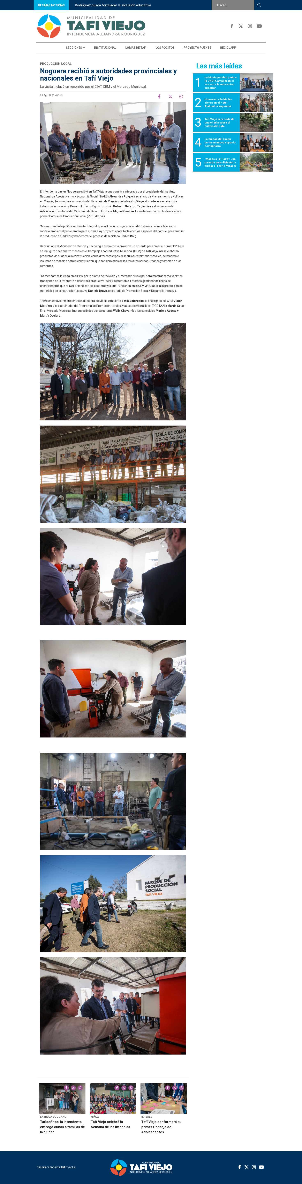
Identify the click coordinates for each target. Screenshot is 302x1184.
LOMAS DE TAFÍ (135, 47)
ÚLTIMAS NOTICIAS (51, 5)
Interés (146, 1116)
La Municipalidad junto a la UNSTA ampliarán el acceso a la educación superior (135, 5)
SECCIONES (74, 47)
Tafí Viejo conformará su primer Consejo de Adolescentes (161, 1127)
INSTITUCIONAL (105, 47)
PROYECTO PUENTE (197, 47)
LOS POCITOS (165, 47)
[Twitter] (241, 26)
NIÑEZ (95, 1116)
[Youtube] (259, 26)
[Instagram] (250, 26)
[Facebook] (232, 26)
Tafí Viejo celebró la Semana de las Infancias (110, 1124)
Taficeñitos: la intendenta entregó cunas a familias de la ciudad (62, 1127)
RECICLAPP (228, 47)
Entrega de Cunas (53, 1116)
